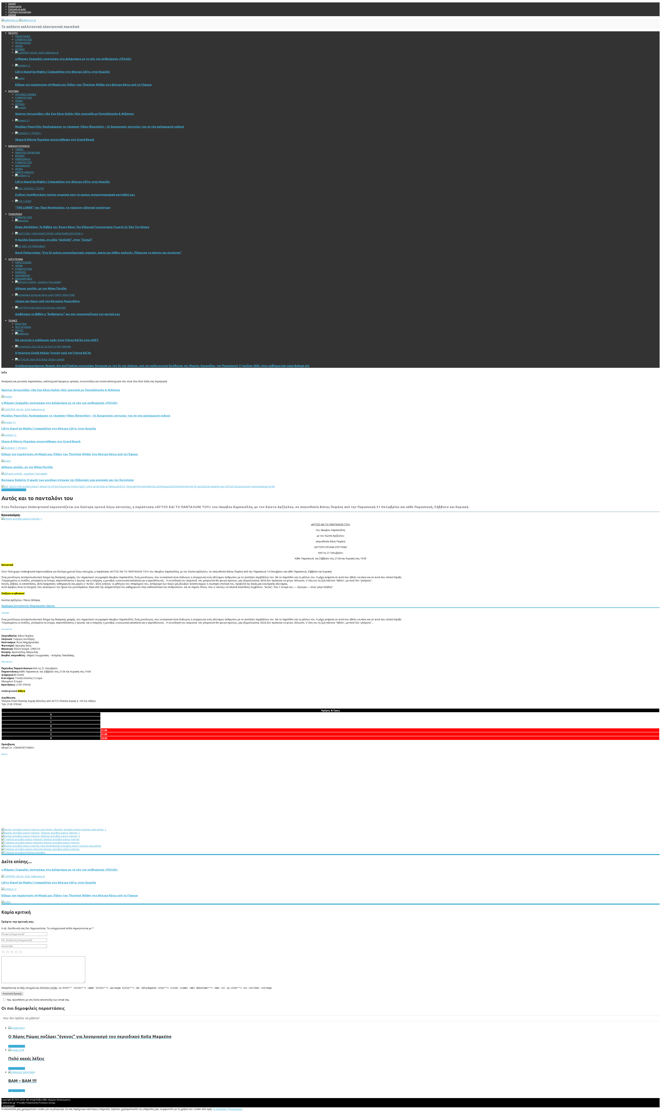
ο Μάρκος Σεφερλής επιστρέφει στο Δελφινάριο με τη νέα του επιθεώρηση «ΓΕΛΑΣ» (73, 58)
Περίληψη (7, 605)
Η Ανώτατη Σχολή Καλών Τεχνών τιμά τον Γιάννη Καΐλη (53, 352)
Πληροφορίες (37, 605)
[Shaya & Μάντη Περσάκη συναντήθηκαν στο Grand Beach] (28, 133)
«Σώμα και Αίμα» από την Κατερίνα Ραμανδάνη (47, 301)
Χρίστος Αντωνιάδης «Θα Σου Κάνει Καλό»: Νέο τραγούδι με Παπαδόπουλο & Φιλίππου (74, 113)
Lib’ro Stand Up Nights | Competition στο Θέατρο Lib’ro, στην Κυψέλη (62, 71)
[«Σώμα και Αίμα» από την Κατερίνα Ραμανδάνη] (45, 295)
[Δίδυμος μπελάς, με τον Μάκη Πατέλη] (38, 282)
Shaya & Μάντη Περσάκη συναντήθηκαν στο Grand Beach (54, 139)
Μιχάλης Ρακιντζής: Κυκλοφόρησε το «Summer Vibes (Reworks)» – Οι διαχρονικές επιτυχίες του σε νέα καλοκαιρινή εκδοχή (99, 126)
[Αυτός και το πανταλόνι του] (21, 518)
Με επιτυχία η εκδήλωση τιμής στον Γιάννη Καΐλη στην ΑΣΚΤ (57, 340)
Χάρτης (50, 605)
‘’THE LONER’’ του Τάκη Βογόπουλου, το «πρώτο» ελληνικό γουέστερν (63, 207)
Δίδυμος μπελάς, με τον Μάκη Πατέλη (41, 288)
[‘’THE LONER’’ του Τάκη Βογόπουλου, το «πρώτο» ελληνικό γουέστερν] (23, 201)
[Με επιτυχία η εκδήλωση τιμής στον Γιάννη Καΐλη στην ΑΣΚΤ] (22, 333)
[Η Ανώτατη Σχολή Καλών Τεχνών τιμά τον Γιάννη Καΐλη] (43, 346)
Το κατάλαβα (219, 1109)
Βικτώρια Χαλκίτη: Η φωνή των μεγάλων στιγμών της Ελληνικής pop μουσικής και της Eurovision (67, 480)
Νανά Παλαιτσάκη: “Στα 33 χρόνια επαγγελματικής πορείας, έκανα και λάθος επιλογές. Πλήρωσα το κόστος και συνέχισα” (98, 252)
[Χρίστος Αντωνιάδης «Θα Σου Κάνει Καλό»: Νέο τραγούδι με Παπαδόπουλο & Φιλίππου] (20, 107)
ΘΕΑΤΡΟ (6, 489)
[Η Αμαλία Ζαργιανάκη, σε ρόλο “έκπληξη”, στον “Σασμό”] (49, 233)
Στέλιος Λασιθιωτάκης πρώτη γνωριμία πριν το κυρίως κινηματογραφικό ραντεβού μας (75, 194)
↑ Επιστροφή (8, 1105)
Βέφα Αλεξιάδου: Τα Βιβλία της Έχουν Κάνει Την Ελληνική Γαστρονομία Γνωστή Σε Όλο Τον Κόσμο (82, 227)
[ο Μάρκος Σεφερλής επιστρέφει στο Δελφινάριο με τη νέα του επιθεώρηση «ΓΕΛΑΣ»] (37, 52)
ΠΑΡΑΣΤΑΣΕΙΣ (18, 489)
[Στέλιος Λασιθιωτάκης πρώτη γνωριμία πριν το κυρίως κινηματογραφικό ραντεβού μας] (29, 188)
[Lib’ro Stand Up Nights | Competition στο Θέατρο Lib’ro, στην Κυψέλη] (22, 65)
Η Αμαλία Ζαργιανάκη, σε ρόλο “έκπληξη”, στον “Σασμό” (53, 239)
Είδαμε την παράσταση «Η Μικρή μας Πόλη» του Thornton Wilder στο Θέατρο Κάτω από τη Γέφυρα (83, 84)
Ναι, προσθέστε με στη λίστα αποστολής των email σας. (38, 999)
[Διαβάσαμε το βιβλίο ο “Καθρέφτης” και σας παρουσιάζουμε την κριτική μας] (40, 307)
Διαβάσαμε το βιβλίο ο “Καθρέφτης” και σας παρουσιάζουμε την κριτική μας (67, 314)
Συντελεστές (21, 605)
